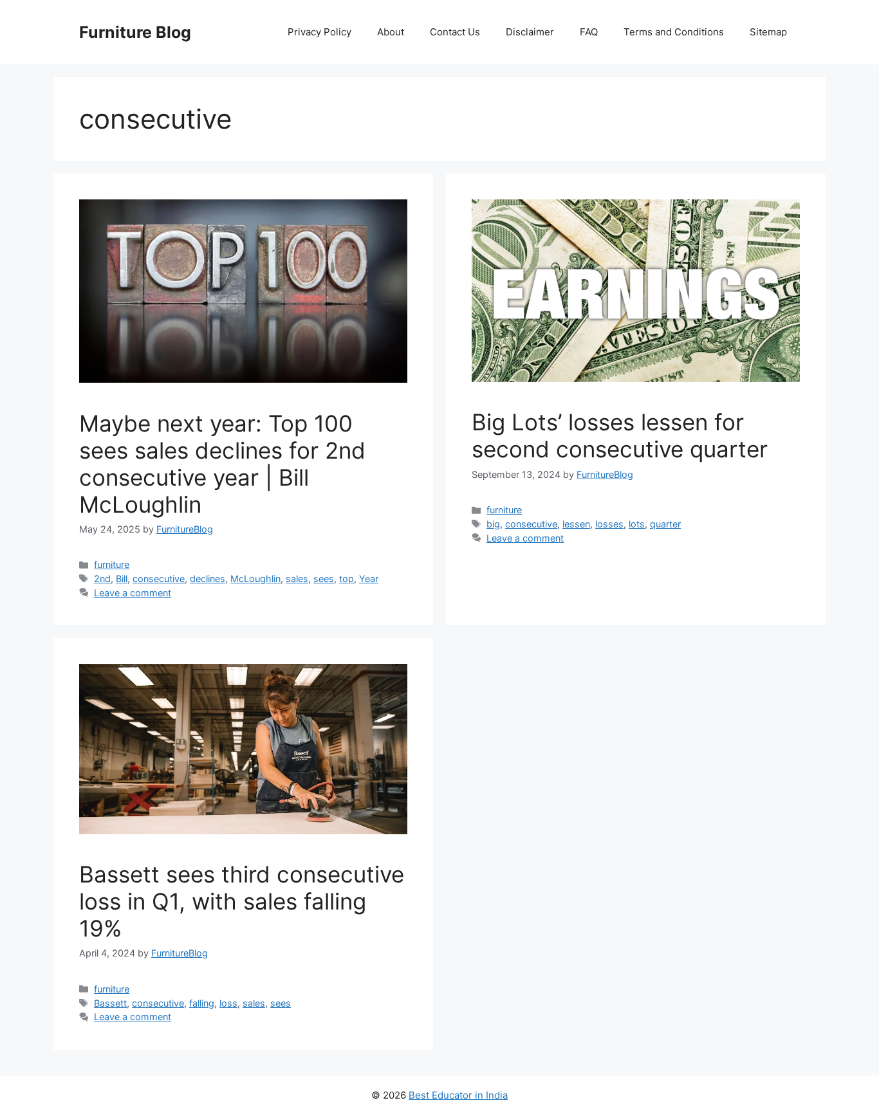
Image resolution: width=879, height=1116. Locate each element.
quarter (665, 523)
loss (228, 1003)
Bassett (110, 1003)
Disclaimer (530, 32)
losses (609, 523)
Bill (121, 578)
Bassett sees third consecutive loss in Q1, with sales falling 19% (241, 901)
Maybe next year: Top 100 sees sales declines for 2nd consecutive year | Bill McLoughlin (222, 464)
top (346, 578)
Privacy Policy (319, 32)
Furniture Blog (135, 32)
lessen (576, 523)
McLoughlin (255, 578)
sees (323, 578)
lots (637, 523)
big (493, 523)
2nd (102, 578)
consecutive (159, 578)
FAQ (589, 32)
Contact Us (455, 32)
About (390, 32)
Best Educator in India (458, 1095)
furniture (111, 564)
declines (207, 578)
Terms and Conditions (674, 32)
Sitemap (768, 32)
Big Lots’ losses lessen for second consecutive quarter (620, 435)
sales (297, 578)
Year (368, 578)
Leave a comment (132, 592)
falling (201, 1003)
